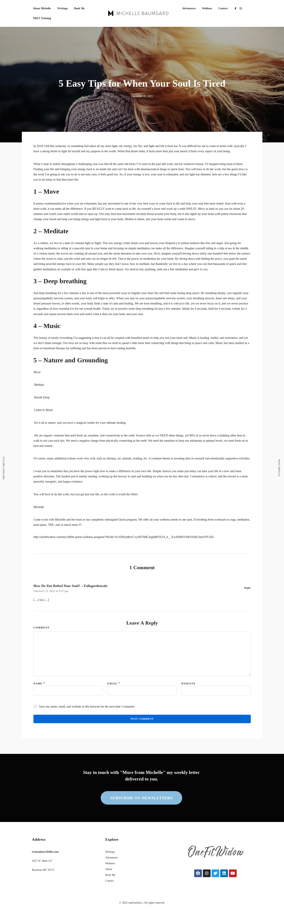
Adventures (189, 8)
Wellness (207, 8)
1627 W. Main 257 (42, 860)
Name (38, 683)
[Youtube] (233, 873)
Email (112, 683)
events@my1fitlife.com (45, 851)
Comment (41, 627)
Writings (62, 8)
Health (142, 74)
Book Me (79, 8)
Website (188, 683)
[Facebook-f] (235, 8)
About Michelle (42, 8)
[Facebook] (198, 873)
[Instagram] (240, 8)
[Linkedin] (224, 873)
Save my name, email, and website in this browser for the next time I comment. (87, 706)
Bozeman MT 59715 (43, 869)
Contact (223, 8)
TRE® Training (42, 18)
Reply (247, 587)
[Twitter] (215, 873)
